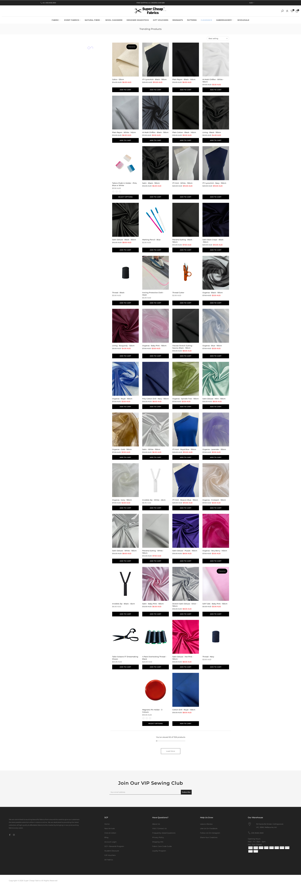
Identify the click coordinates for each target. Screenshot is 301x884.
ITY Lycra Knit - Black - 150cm (154, 79)
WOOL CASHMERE (114, 20)
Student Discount (111, 851)
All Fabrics (108, 860)
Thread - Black (118, 293)
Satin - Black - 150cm (151, 183)
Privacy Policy (158, 837)
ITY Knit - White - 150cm (182, 183)
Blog (106, 837)
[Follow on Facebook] (10, 834)
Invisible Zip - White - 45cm (154, 500)
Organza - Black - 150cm (212, 293)
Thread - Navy (208, 657)
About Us (156, 824)
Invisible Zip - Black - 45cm (123, 604)
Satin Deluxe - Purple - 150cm (184, 551)
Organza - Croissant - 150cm (214, 500)
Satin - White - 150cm (151, 449)
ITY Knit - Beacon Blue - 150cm (185, 500)
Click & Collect (110, 833)
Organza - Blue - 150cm (212, 346)
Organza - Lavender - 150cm (214, 449)
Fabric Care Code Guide (162, 846)
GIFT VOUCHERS (160, 20)
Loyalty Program (159, 851)
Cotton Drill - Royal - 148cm (183, 710)
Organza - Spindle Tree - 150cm (185, 399)
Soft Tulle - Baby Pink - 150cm (214, 604)
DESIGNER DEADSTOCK (138, 20)
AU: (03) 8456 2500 (49, 3)
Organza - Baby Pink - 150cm (154, 346)
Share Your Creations (208, 837)
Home (106, 824)
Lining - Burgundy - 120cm (123, 346)
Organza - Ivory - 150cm (122, 500)
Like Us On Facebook (208, 828)
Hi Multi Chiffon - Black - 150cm (155, 132)
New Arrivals (109, 828)
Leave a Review (206, 824)
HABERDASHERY (224, 20)
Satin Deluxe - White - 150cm (124, 551)
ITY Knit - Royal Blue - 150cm (184, 449)
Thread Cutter (178, 293)
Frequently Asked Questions (163, 833)
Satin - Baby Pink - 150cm (153, 604)
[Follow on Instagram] (14, 834)
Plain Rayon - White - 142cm (124, 132)
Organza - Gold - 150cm (122, 449)
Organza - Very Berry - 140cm (214, 551)
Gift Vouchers (110, 855)
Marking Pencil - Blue (151, 240)
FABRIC (55, 20)
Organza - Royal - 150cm (122, 399)
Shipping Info (157, 842)
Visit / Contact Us (159, 828)
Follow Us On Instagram (210, 833)
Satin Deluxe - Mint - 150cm (214, 399)
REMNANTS (177, 20)
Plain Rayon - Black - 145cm (183, 79)
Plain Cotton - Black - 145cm (184, 132)
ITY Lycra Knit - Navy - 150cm (214, 183)
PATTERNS (192, 20)
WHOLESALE (243, 20)
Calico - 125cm (118, 79)
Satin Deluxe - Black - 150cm (124, 240)
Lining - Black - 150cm (211, 132)
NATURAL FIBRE (92, 20)
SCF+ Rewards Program (114, 846)
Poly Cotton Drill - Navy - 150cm (155, 399)
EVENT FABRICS (71, 20)
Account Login (110, 842)
